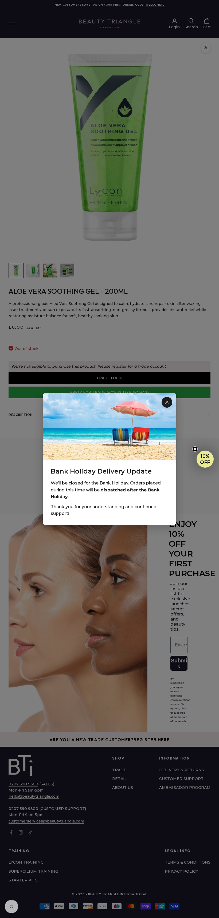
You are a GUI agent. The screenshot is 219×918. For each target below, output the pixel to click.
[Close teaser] (195, 449)
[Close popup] (167, 402)
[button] (205, 459)
